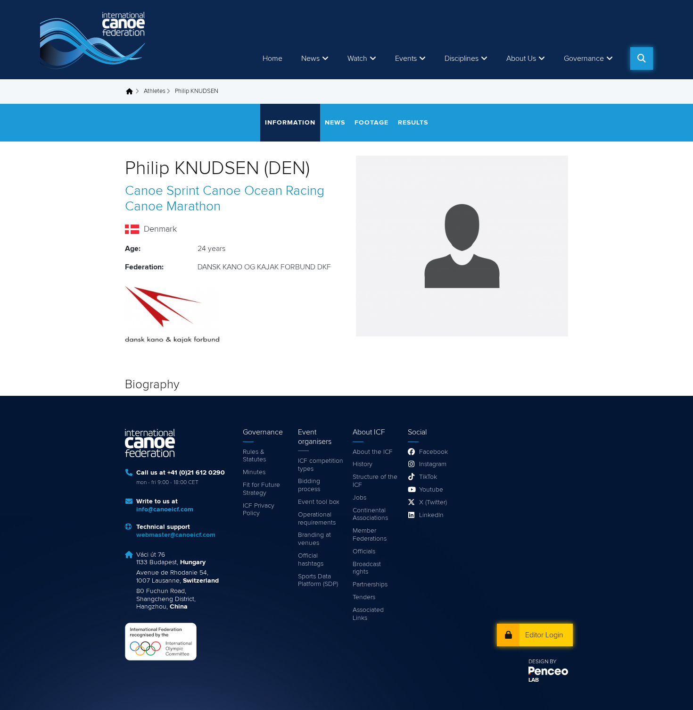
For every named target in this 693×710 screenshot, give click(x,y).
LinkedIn (431, 515)
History (362, 464)
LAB (533, 680)
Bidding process (309, 485)
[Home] (94, 39)
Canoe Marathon (173, 206)
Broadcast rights (367, 568)
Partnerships (370, 584)
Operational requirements (317, 518)
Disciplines (461, 58)
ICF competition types (320, 465)
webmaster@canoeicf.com (175, 535)
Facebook (433, 452)
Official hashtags (310, 559)
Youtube (431, 489)
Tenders (364, 597)
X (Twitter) (433, 502)
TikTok (428, 477)
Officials (364, 551)
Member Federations (370, 534)
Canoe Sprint (162, 191)
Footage (371, 122)
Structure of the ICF (375, 481)
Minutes (254, 472)
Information (290, 122)
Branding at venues (314, 539)
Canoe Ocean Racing (263, 191)
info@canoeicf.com (164, 509)
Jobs (359, 497)
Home (272, 58)
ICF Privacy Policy (258, 509)
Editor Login (544, 635)
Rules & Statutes (254, 456)
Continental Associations (370, 514)
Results (413, 122)
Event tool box (318, 502)
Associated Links (368, 614)
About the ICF (373, 452)
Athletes (154, 91)
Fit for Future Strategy (261, 489)
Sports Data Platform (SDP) (318, 580)
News (310, 58)
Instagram (432, 464)
